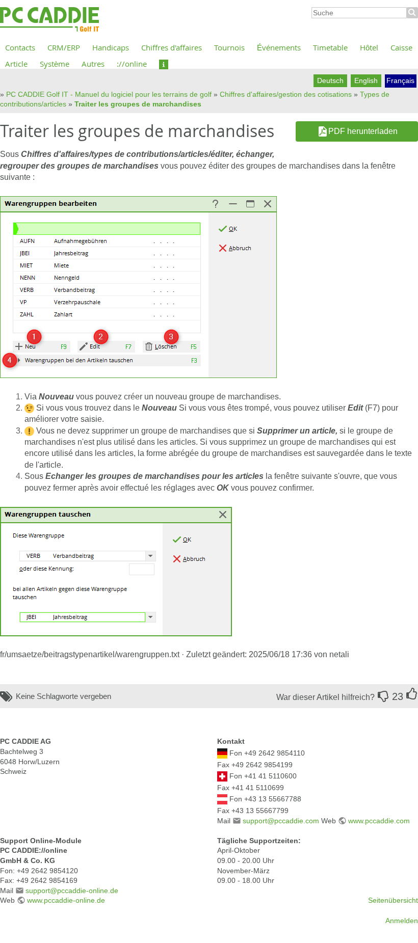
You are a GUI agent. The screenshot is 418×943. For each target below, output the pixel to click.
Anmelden (401, 921)
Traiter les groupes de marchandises (137, 104)
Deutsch (330, 80)
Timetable (330, 47)
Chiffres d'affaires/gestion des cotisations (286, 94)
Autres (93, 64)
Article (16, 64)
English (366, 80)
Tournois (229, 47)
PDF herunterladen (363, 131)
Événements (279, 47)
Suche (412, 12)
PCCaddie (49, 20)
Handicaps (110, 47)
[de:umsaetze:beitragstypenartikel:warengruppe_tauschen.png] (116, 571)
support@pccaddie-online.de (71, 890)
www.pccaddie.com (379, 821)
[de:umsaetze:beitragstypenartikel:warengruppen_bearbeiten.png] (138, 286)
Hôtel (369, 47)
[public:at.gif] (222, 799)
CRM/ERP (63, 47)
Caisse (401, 47)
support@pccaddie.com (281, 821)
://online (132, 64)
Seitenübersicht (393, 900)
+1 (412, 694)
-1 (383, 696)
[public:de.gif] (222, 753)
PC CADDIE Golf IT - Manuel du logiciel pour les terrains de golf (109, 94)
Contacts (20, 47)
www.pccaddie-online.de (66, 900)
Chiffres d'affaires (171, 47)
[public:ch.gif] (222, 776)
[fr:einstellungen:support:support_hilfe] (163, 64)
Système (54, 64)
